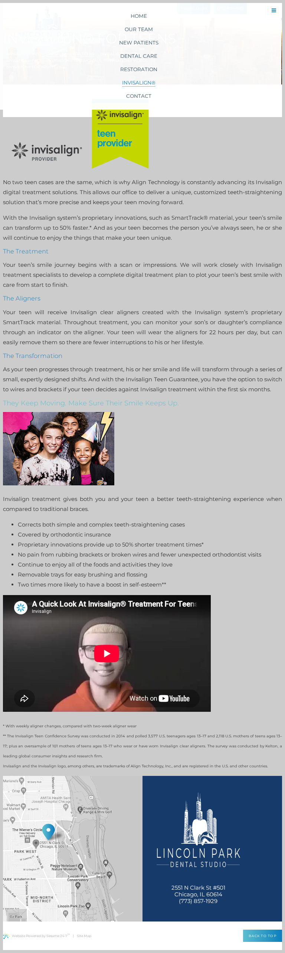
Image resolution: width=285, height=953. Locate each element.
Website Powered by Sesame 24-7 (41, 935)
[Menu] (274, 11)
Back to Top (262, 936)
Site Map (84, 936)
